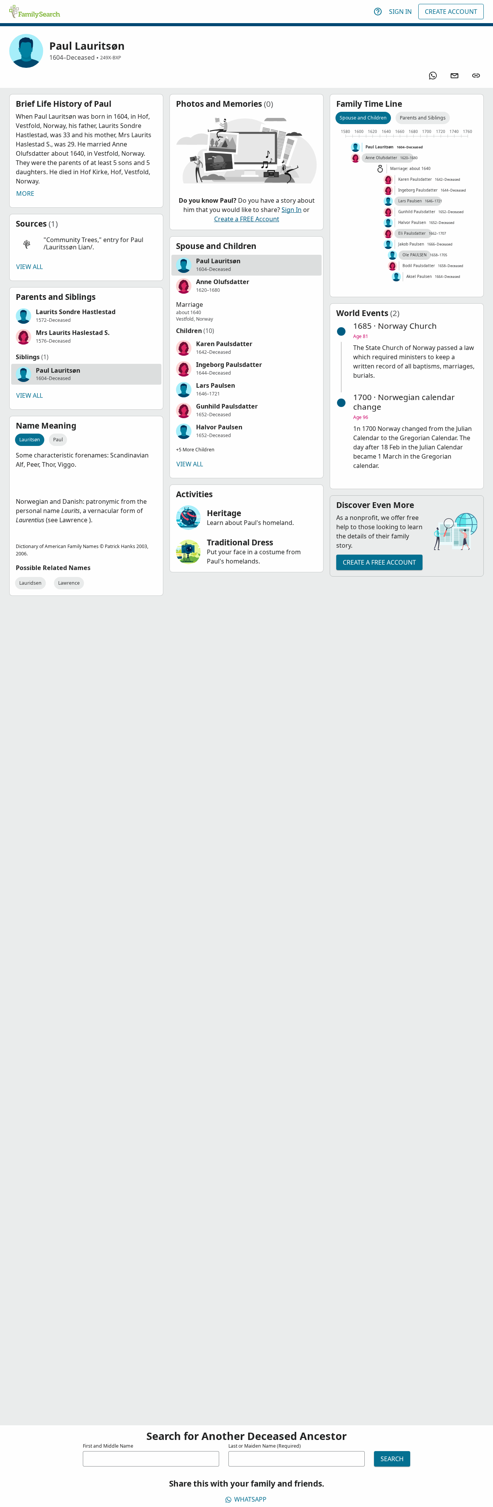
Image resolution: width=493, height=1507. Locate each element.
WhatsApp (250, 1499)
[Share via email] (454, 75)
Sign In (400, 11)
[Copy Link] (476, 75)
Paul (58, 439)
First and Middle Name (108, 1446)
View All (29, 266)
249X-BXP (110, 57)
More (25, 193)
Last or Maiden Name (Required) (264, 1446)
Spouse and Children (363, 117)
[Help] (378, 11)
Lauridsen (30, 583)
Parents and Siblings (423, 117)
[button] (86, 244)
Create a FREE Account (246, 219)
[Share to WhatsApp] (433, 75)
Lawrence (69, 583)
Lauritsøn (29, 439)
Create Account (451, 11)
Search (392, 1459)
